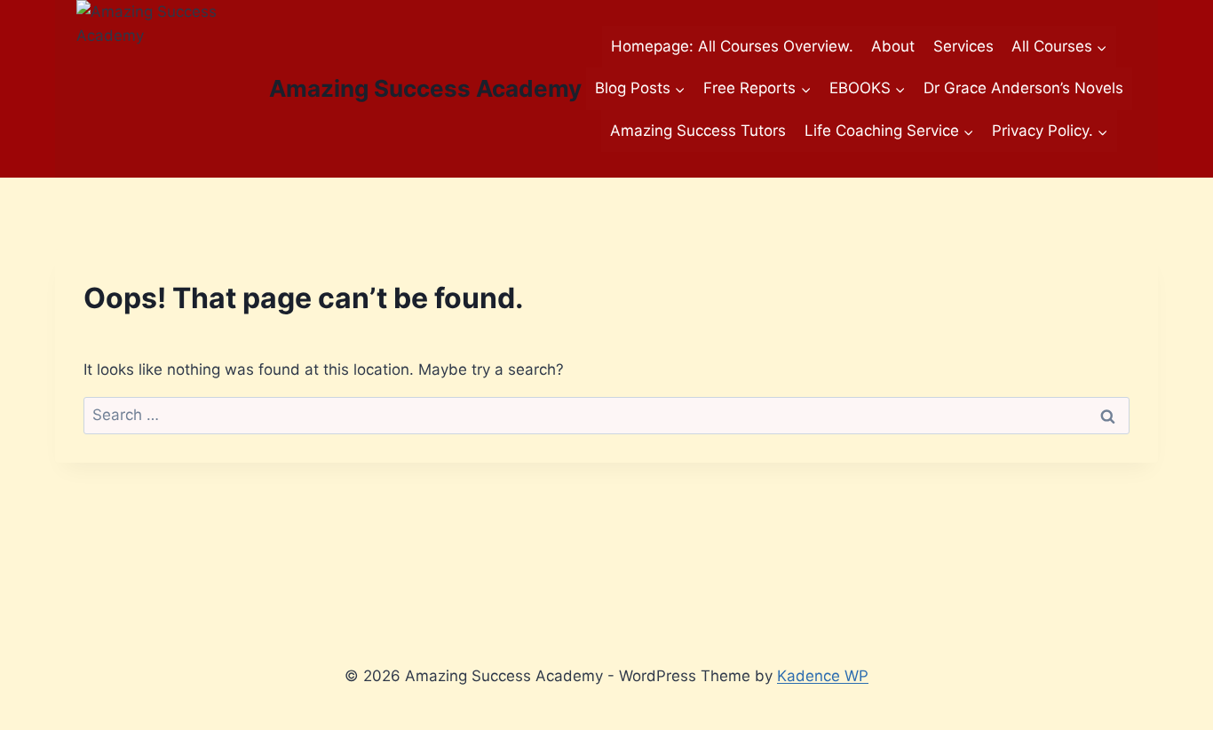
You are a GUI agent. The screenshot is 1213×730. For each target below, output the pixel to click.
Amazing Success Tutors (698, 130)
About (893, 46)
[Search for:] (606, 415)
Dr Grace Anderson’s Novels (1023, 88)
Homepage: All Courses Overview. (732, 46)
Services (963, 46)
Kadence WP (822, 676)
